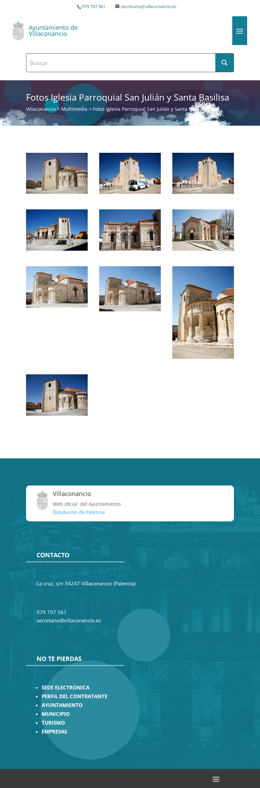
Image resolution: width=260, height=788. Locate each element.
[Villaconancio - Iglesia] (57, 192)
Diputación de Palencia (79, 512)
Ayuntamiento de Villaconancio (53, 30)
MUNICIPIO (56, 714)
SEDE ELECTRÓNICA (65, 687)
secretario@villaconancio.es (148, 6)
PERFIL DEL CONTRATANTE (74, 696)
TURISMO (53, 722)
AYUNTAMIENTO (62, 705)
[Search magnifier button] (224, 63)
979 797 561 (93, 6)
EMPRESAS (54, 731)
